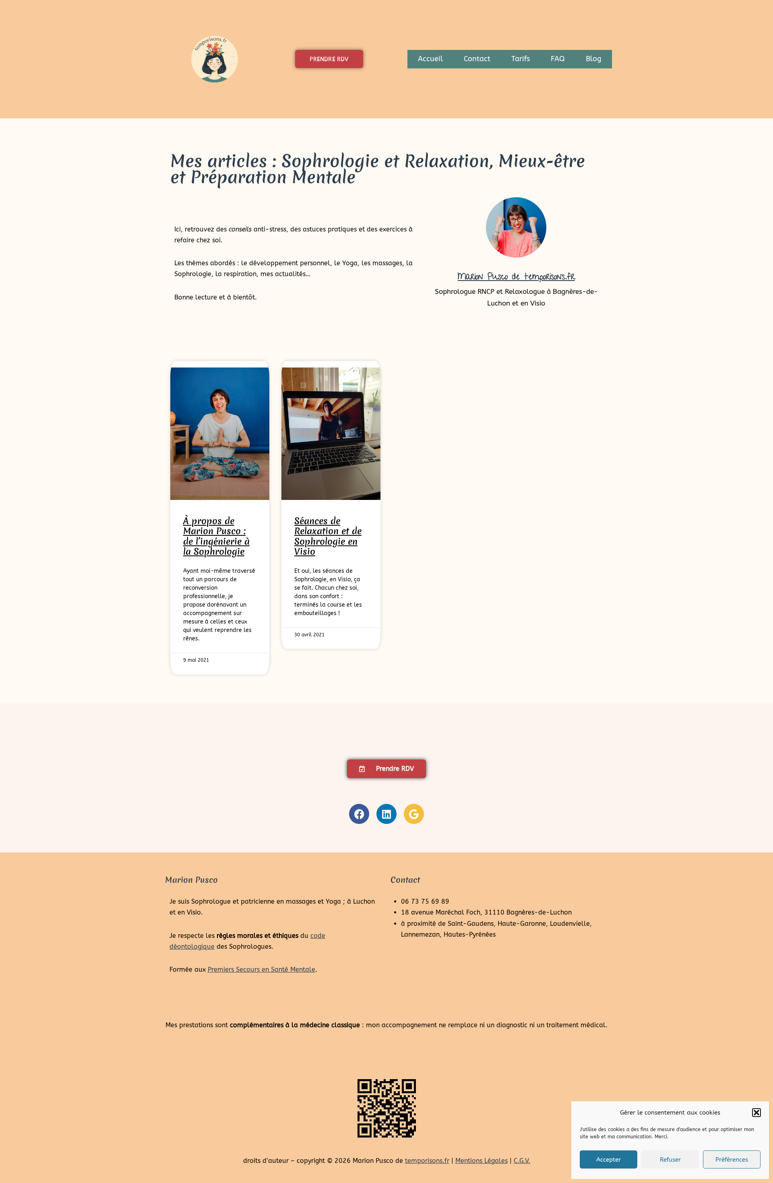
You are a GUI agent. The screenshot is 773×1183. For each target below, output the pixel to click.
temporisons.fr (427, 1160)
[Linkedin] (386, 814)
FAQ (558, 59)
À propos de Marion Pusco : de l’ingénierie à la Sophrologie (216, 536)
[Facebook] (359, 814)
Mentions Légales (481, 1160)
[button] (756, 1113)
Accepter (608, 1159)
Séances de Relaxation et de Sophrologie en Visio (328, 536)
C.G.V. (522, 1160)
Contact (477, 59)
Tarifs (520, 59)
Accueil (430, 59)
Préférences (731, 1159)
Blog (593, 59)
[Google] (414, 814)
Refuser (670, 1159)
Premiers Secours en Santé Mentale (261, 969)
